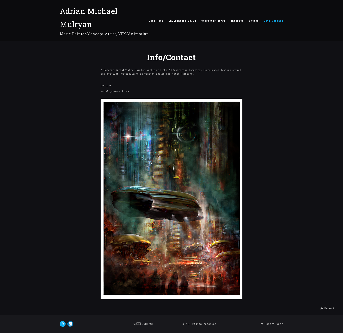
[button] (327, 308)
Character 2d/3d (213, 20)
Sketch (254, 20)
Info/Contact (273, 20)
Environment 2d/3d (182, 20)
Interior (237, 20)
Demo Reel (156, 20)
